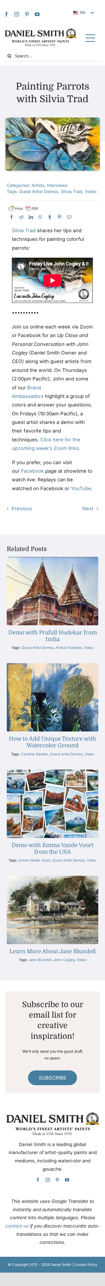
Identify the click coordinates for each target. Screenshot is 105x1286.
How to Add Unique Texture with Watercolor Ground (52, 742)
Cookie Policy (86, 1264)
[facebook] (6, 14)
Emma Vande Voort (34, 860)
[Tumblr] (50, 217)
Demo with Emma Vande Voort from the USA (52, 848)
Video (91, 191)
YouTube (81, 488)
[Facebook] (11, 217)
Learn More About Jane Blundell (52, 951)
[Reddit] (21, 217)
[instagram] (16, 14)
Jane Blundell (40, 960)
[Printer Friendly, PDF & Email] (23, 209)
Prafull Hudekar (69, 647)
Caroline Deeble (34, 754)
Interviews (57, 185)
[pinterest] (26, 14)
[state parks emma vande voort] (52, 772)
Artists (38, 185)
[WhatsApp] (40, 217)
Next (87, 508)
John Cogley (64, 960)
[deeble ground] (52, 665)
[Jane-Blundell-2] (52, 878)
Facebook (32, 471)
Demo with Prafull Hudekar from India (52, 635)
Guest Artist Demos (38, 191)
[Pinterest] (59, 217)
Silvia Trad (71, 191)
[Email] (69, 217)
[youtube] (37, 14)
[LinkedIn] (31, 217)
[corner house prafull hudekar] (52, 559)
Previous (22, 508)
